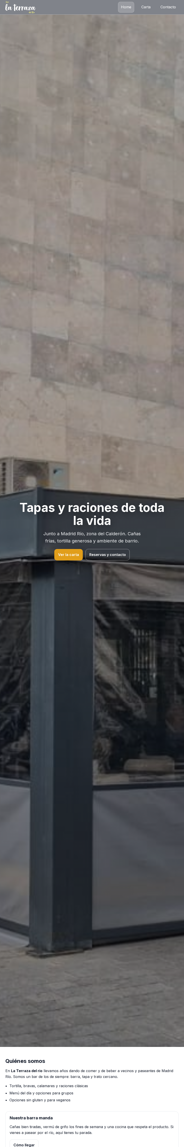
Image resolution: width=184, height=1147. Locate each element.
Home (126, 7)
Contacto (168, 7)
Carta (146, 7)
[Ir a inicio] (20, 7)
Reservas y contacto (107, 554)
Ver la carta (68, 554)
